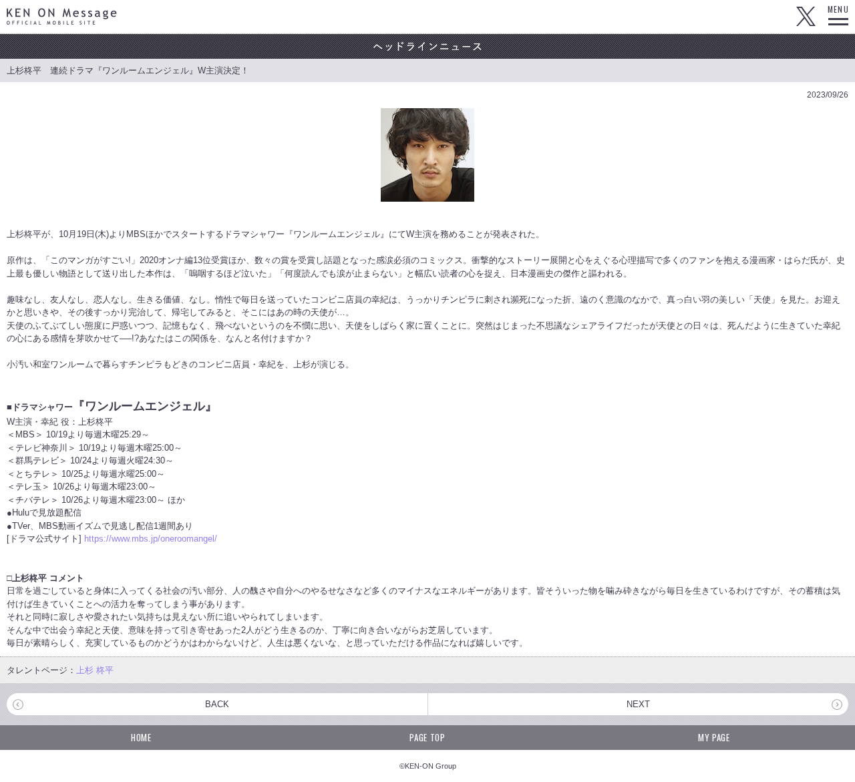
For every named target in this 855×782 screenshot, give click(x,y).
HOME (141, 737)
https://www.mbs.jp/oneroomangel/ (150, 539)
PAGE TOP (427, 737)
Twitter (806, 16)
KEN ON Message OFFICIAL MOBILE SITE (62, 16)
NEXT (638, 704)
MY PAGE (714, 737)
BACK (217, 704)
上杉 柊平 (95, 670)
